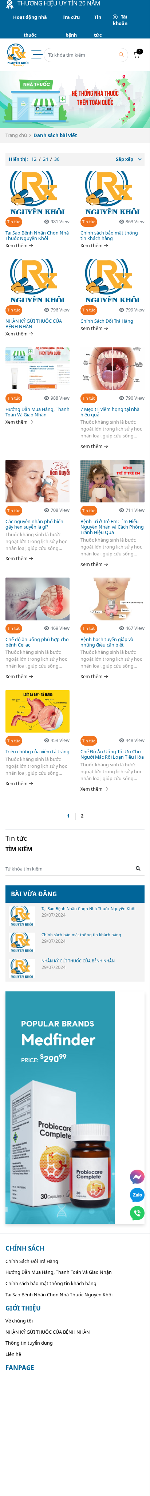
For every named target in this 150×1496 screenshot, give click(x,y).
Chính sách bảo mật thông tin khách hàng (109, 235)
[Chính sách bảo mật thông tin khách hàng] (22, 942)
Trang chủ (16, 135)
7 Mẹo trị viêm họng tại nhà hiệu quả (109, 412)
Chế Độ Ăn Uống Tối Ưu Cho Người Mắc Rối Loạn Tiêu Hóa (112, 754)
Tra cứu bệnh (71, 20)
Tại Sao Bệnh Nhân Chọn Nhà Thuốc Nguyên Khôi (37, 235)
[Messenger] (137, 1177)
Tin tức (98, 20)
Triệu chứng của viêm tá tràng (37, 752)
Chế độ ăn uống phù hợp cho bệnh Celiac (37, 642)
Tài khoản (120, 20)
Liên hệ (13, 1354)
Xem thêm (17, 245)
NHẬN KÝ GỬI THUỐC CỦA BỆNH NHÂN (33, 324)
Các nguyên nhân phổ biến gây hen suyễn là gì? (34, 524)
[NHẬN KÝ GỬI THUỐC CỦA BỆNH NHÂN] (22, 968)
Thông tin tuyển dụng (29, 1343)
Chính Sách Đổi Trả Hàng (106, 321)
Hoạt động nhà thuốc (30, 20)
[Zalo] (137, 1195)
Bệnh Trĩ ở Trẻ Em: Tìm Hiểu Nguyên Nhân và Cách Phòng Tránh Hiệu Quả (112, 526)
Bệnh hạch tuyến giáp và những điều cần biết (106, 642)
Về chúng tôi (19, 1321)
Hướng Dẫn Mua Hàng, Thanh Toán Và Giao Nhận (37, 412)
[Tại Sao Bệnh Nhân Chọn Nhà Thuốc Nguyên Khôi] (22, 916)
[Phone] (137, 1213)
